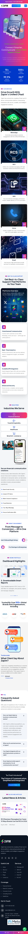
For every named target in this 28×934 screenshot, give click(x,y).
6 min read (12, 830)
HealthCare (5, 896)
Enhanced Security (8, 385)
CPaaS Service (19, 60)
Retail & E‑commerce (8, 888)
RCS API (19, 877)
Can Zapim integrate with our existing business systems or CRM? (11, 753)
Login (7, 932)
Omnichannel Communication (12, 331)
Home (4, 867)
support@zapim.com (10, 910)
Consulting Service (7, 893)
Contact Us (5, 877)
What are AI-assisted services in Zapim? (12, 744)
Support (22, 932)
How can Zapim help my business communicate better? (10, 717)
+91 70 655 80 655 (9, 905)
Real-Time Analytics (9, 350)
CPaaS (4, 872)
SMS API (19, 869)
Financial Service (7, 886)
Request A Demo (16, 5)
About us (5, 869)
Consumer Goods (7, 891)
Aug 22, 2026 (4, 830)
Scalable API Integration (10, 369)
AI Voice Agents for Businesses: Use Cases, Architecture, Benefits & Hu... (13, 825)
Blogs (4, 875)
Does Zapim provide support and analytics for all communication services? (11, 763)
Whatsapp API (20, 867)
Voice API (19, 872)
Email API (19, 875)
